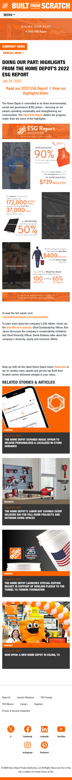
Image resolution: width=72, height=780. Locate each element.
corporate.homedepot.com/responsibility (25, 317)
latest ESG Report (33, 115)
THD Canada (46, 697)
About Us (6, 697)
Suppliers (38, 703)
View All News (13, 53)
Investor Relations (25, 697)
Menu (8, 15)
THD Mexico (8, 703)
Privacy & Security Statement (16, 710)
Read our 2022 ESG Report (27, 88)
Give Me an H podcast (18, 327)
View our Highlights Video (44, 90)
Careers (24, 703)
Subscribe (60, 367)
